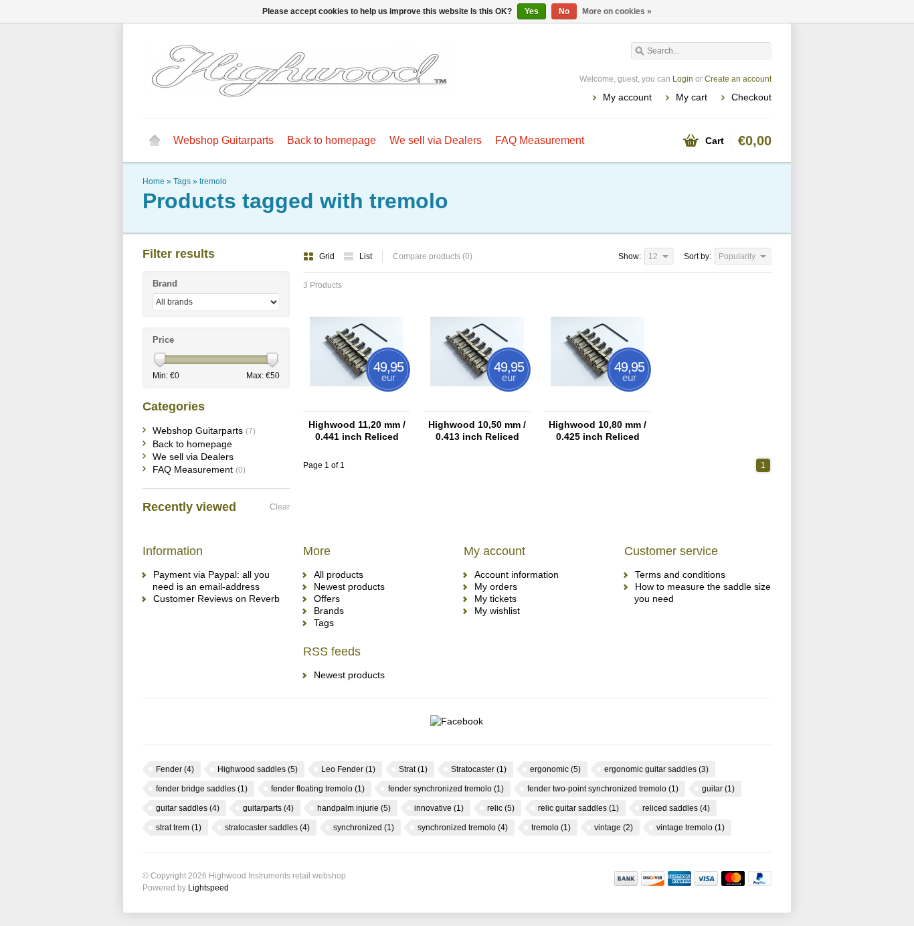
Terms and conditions (680, 574)
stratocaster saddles (267, 827)
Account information (516, 574)
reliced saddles (676, 808)
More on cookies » (617, 11)
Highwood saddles (257, 769)
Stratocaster (479, 769)
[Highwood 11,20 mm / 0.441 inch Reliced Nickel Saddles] (356, 405)
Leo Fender (348, 769)
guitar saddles (187, 808)
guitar (718, 788)
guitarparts (268, 808)
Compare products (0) (432, 256)
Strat (413, 769)
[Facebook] (456, 721)
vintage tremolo (690, 827)
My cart (691, 97)
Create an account (738, 79)
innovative (439, 808)
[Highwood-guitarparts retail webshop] (300, 70)
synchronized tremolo (463, 827)
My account (627, 97)
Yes (532, 11)
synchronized (363, 827)
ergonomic (555, 769)
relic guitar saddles (578, 808)
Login (682, 79)
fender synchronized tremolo (446, 788)
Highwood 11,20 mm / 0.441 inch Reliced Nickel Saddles (356, 431)
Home (155, 140)
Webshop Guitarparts (223, 140)
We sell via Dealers (435, 140)
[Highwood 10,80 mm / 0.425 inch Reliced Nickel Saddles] (597, 405)
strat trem (178, 827)
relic (501, 808)
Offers (327, 598)
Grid (328, 256)
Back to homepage (331, 140)
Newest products (349, 586)
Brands (329, 610)
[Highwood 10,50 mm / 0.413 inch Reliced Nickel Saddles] (477, 405)
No (564, 11)
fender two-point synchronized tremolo (602, 788)
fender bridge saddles (202, 788)
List (365, 256)
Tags (182, 181)
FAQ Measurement (539, 140)
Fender (175, 769)
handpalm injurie (354, 808)
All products (338, 574)
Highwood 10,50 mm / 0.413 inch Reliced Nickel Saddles (477, 431)
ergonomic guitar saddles (656, 769)
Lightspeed (208, 888)
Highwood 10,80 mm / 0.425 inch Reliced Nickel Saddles (597, 431)
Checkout (751, 97)
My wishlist (497, 610)
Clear (280, 507)
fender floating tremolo (318, 788)
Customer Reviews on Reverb (216, 598)
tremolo (213, 181)
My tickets (495, 598)
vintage (613, 827)
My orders (495, 586)
